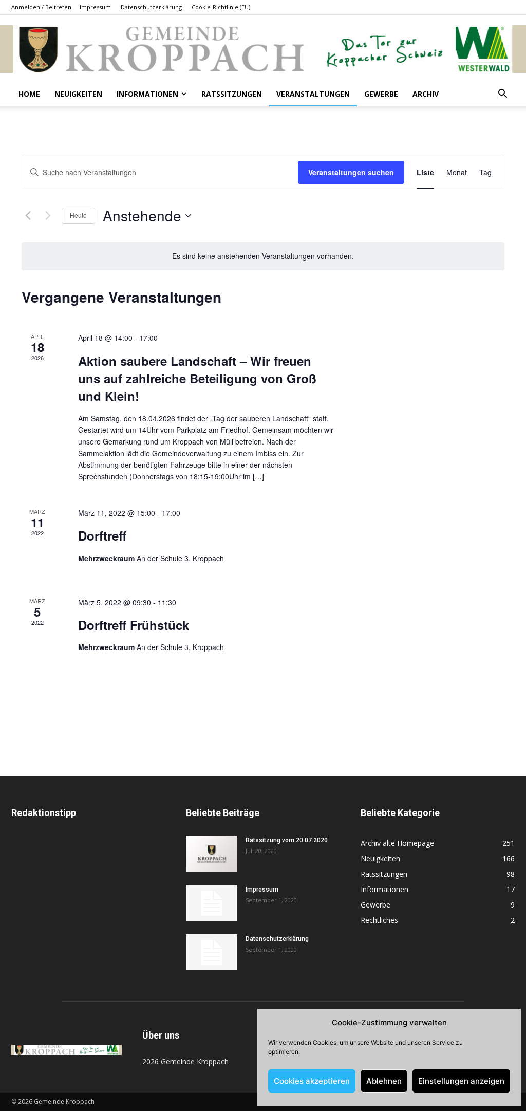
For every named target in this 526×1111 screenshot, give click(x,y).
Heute (78, 215)
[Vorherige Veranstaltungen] (28, 216)
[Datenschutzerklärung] (211, 952)
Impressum (95, 7)
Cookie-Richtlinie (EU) (221, 7)
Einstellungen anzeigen (461, 1081)
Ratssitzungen (231, 94)
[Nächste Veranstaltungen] (48, 216)
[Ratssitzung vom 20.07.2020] (211, 854)
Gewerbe (381, 94)
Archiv (425, 94)
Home (29, 94)
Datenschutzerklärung (151, 7)
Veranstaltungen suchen (351, 172)
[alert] (263, 256)
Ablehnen (384, 1081)
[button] (502, 95)
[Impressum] (211, 903)
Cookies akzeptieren (312, 1081)
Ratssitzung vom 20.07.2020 (287, 840)
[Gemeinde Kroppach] (263, 49)
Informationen (147, 94)
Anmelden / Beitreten (41, 7)
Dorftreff (102, 535)
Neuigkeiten (78, 94)
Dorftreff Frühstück (133, 625)
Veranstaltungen (313, 94)
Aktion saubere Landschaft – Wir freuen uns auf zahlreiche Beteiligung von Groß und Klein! (197, 378)
